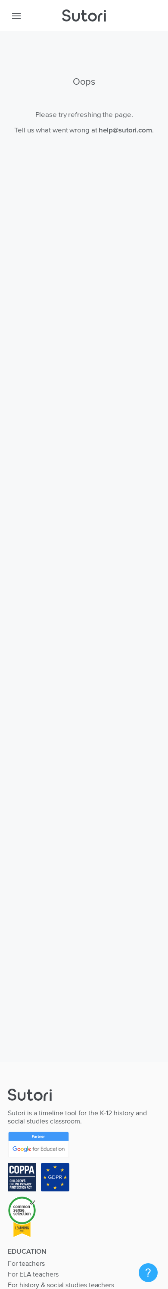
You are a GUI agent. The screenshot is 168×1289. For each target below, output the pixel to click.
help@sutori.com (125, 130)
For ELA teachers (33, 1274)
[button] (16, 15)
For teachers (26, 1263)
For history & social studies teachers (61, 1285)
